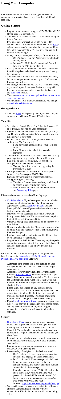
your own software (28, 301)
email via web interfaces (20, 103)
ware (21, 274)
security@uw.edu (35, 205)
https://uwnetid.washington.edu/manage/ (40, 383)
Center (27, 274)
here (19, 285)
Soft (17, 274)
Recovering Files (25, 190)
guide (18, 113)
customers (23, 258)
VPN (55, 44)
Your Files (15, 92)
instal (15, 301)
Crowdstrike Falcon (16, 322)
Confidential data (15, 200)
